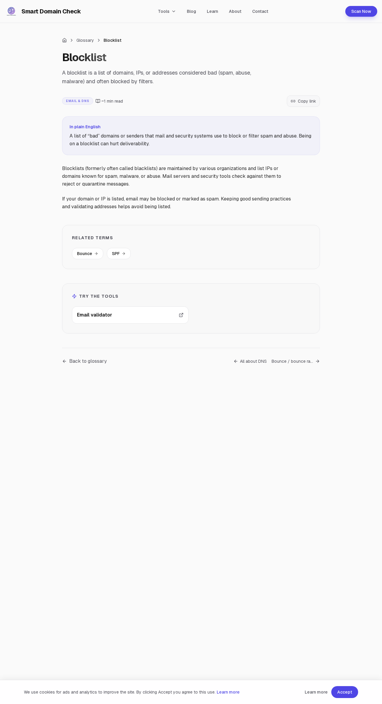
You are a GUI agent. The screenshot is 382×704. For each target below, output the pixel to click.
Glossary (85, 40)
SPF (116, 253)
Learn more (228, 692)
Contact (260, 11)
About (235, 11)
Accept (344, 692)
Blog (191, 11)
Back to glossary (88, 361)
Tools (164, 11)
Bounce (84, 253)
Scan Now (361, 11)
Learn (212, 11)
